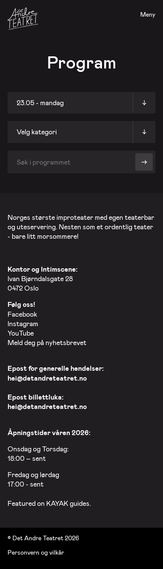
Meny (147, 14)
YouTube (21, 333)
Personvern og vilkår (36, 552)
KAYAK (57, 503)
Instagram (23, 323)
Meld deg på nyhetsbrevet (47, 342)
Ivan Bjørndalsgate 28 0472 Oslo (43, 278)
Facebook (22, 314)
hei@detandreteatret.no (47, 378)
